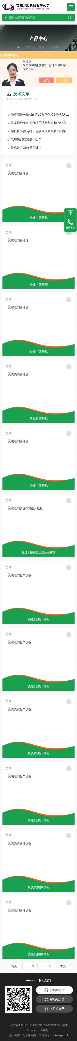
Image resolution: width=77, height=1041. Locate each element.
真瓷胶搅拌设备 (38, 887)
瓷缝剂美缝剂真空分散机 (38, 552)
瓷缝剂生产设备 (38, 686)
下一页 (47, 966)
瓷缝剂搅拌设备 (38, 954)
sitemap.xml (60, 1035)
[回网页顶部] (70, 213)
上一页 (30, 966)
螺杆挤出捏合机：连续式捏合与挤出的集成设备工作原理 (40, 131)
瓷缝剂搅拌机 (38, 351)
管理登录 (44, 1035)
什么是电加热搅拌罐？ (26, 147)
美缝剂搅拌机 (38, 217)
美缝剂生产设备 (38, 619)
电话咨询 (70, 227)
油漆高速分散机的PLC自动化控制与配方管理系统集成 (40, 114)
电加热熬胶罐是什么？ (26, 139)
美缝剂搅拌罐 (38, 284)
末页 (63, 966)
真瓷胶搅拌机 (38, 418)
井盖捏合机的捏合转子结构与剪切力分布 (38, 123)
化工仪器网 (29, 1035)
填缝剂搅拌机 (38, 485)
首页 (41, 47)
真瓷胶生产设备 (38, 753)
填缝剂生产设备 (38, 820)
